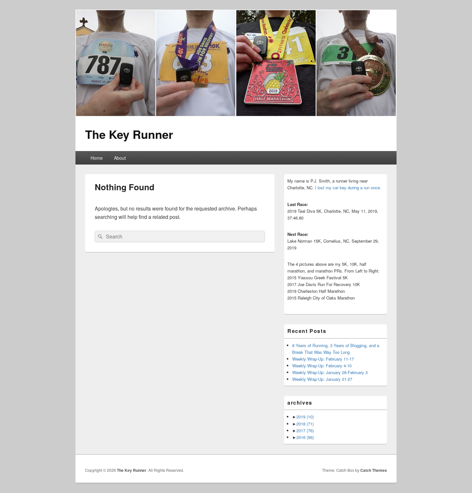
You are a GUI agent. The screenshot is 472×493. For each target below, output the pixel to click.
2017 (305, 430)
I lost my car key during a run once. (348, 187)
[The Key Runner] (236, 115)
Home (97, 158)
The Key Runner (129, 134)
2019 (305, 417)
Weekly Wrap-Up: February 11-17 (323, 359)
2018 (305, 424)
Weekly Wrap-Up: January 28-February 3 (330, 372)
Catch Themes (373, 470)
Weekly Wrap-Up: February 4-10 (322, 366)
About (120, 158)
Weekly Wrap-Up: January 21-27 (322, 379)
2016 (305, 437)
